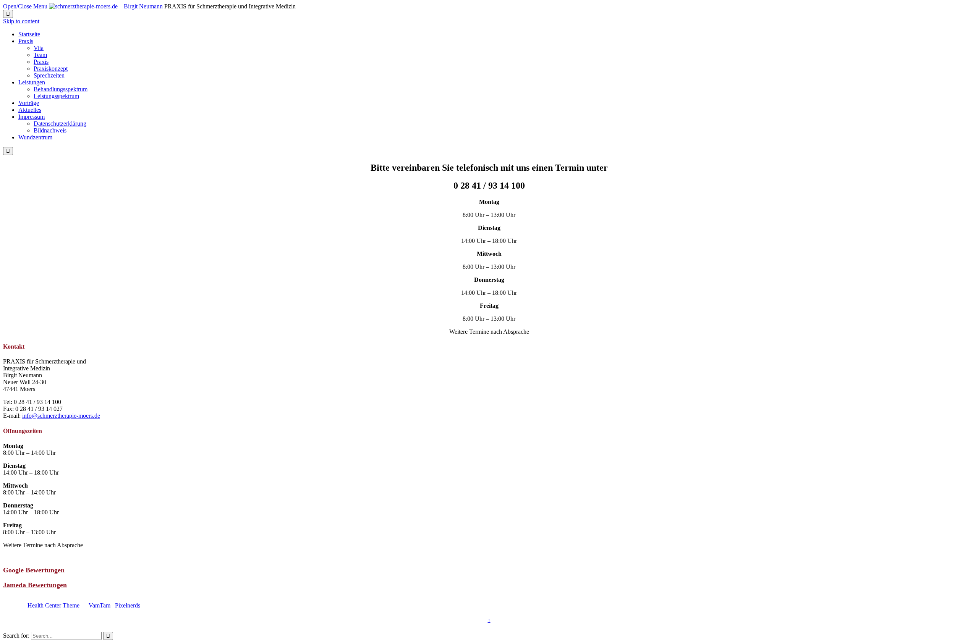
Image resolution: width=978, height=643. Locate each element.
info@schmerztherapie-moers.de (61, 415)
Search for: (16, 635)
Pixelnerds (127, 605)
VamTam (100, 605)
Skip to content (21, 21)
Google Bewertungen (34, 570)
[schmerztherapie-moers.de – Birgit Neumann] (106, 6)
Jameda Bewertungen (35, 585)
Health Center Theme (53, 605)
